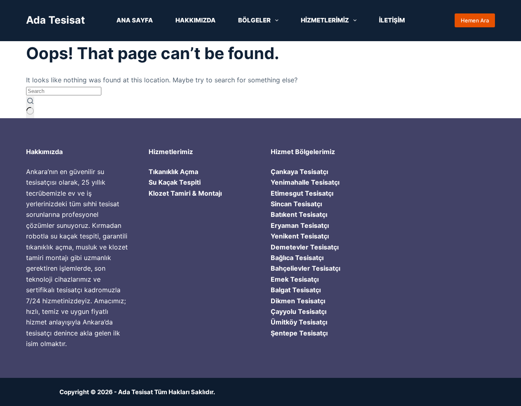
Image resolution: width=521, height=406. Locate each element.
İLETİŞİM (392, 20)
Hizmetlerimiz (325, 20)
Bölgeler (254, 20)
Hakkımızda (195, 20)
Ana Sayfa (134, 20)
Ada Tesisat (55, 20)
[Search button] (30, 107)
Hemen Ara (475, 20)
